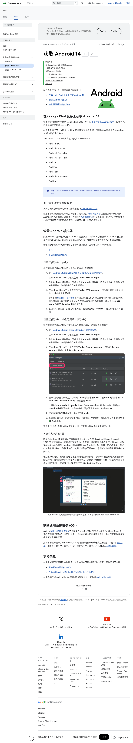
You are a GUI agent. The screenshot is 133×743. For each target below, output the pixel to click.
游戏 (56, 662)
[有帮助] (119, 44)
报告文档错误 (122, 667)
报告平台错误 (122, 662)
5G (55, 683)
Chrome (41, 713)
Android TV (74, 686)
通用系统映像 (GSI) (60, 531)
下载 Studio (106, 677)
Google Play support (122, 672)
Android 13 (90, 679)
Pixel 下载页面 (94, 214)
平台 (5, 10)
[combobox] (65, 3)
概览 (5, 17)
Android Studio (115, 3)
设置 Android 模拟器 (58, 100)
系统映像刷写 (87, 217)
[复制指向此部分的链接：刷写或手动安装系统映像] (74, 203)
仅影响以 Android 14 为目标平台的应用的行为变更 (72, 572)
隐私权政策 (58, 679)
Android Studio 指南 (107, 663)
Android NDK (106, 681)
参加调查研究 (122, 677)
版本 (16, 17)
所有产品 (41, 725)
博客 (40, 688)
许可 (51, 737)
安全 (40, 675)
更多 (29, 3)
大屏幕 (72, 665)
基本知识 (65, 44)
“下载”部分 (111, 545)
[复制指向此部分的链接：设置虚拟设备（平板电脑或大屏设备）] (90, 319)
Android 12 (90, 683)
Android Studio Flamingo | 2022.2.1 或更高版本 (74, 330)
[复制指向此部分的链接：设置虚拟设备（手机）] (72, 262)
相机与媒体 (58, 675)
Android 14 (90, 675)
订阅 (104, 736)
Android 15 (90, 671)
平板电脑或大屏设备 (58, 255)
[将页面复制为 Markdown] (92, 54)
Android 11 (90, 687)
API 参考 (104, 673)
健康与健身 (58, 671)
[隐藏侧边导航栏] (31, 738)
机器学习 (57, 667)
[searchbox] (17, 25)
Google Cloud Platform (47, 721)
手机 (51, 250)
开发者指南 (105, 669)
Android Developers (50, 44)
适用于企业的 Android (43, 670)
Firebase (41, 717)
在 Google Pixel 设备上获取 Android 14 (66, 95)
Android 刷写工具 (89, 208)
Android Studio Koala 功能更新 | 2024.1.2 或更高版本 (77, 273)
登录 (128, 3)
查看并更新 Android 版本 (102, 122)
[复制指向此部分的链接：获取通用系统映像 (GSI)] (79, 525)
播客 (40, 692)
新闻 (40, 684)
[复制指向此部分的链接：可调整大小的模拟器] (67, 434)
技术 (27, 17)
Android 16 (90, 667)
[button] (15, 57)
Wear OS (73, 669)
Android (41, 665)
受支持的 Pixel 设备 (66, 298)
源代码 (41, 680)
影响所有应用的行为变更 (60, 567)
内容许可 (63, 600)
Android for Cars (74, 681)
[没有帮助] (123, 44)
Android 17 (90, 662)
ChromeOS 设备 (75, 674)
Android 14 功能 (103, 577)
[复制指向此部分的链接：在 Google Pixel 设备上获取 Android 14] (102, 116)
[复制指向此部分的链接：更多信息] (58, 556)
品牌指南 (59, 737)
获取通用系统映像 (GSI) (59, 104)
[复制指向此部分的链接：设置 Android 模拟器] (75, 231)
